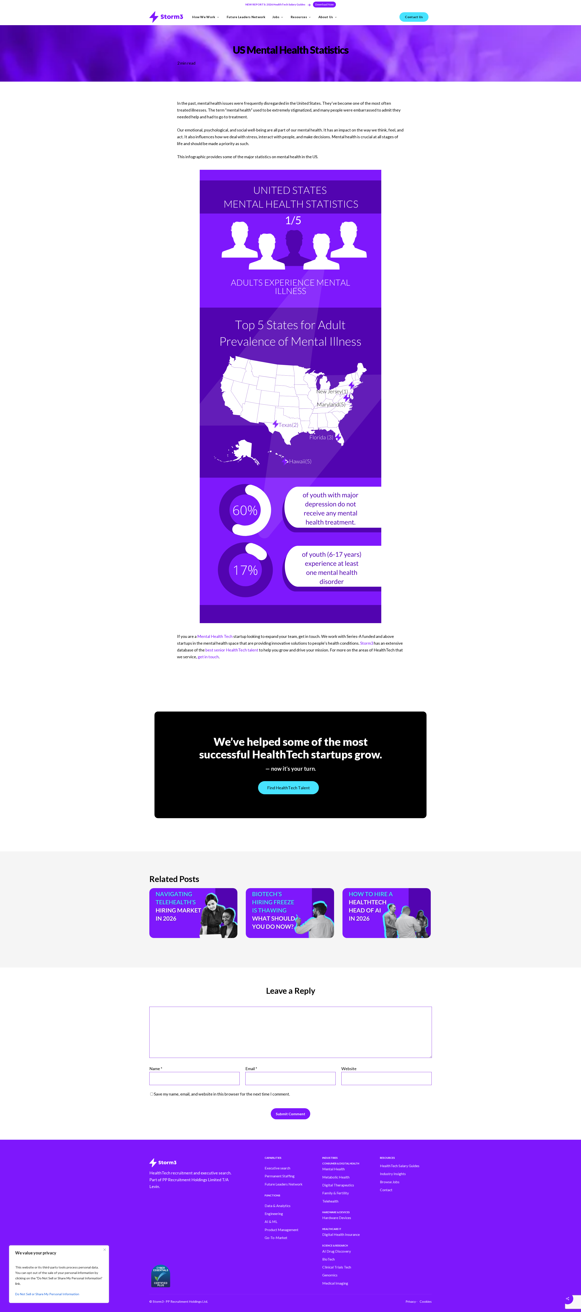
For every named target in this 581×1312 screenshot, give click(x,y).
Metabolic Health (336, 1177)
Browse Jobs (389, 1182)
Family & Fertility (335, 1193)
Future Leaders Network (284, 1184)
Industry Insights (393, 1174)
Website (349, 1068)
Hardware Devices (336, 1218)
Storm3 (366, 643)
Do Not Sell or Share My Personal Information (47, 1294)
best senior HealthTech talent (231, 649)
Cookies (426, 1301)
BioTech (328, 1259)
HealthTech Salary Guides (399, 1166)
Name (155, 1068)
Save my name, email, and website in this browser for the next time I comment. (222, 1093)
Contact (386, 1190)
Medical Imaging (335, 1283)
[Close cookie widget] (104, 1250)
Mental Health (333, 1169)
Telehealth (330, 1201)
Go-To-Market (276, 1238)
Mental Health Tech (215, 636)
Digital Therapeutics (338, 1185)
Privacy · (411, 1301)
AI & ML (271, 1222)
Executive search (277, 1168)
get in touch (208, 656)
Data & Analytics (277, 1206)
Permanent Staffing (280, 1176)
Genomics (329, 1275)
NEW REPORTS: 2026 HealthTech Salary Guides (275, 4)
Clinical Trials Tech (336, 1267)
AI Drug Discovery (336, 1251)
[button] (324, 4)
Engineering (274, 1214)
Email (251, 1068)
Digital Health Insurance (341, 1234)
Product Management (281, 1230)
